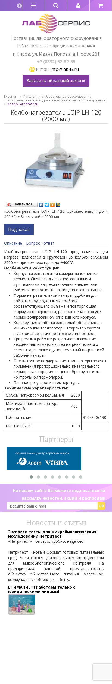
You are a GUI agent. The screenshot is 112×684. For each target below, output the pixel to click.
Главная (10, 96)
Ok (101, 505)
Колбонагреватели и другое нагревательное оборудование (56, 100)
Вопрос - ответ (40, 243)
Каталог (29, 96)
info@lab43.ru (64, 69)
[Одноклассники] (52, 203)
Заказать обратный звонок (56, 81)
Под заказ (19, 229)
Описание (13, 243)
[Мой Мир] (58, 203)
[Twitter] (47, 203)
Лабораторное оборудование (67, 96)
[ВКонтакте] (41, 203)
